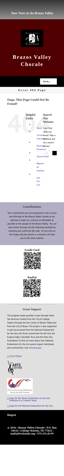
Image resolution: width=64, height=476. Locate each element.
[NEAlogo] (30, 405)
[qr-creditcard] (32, 253)
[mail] (13, 6)
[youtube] (17, 6)
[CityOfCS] (20, 379)
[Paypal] (32, 280)
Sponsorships (43, 156)
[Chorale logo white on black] (32, 30)
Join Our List (38, 181)
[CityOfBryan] (14, 356)
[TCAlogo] (32, 398)
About (39, 128)
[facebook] (8, 6)
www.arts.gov (35, 347)
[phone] (27, 6)
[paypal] (22, 6)
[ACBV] (15, 361)
